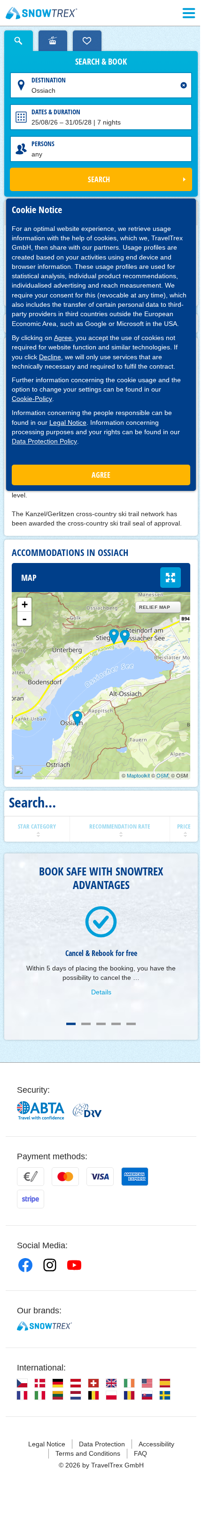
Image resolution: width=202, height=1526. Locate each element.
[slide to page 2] (86, 1024)
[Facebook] (25, 1265)
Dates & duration (55, 111)
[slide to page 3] (101, 1024)
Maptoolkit (138, 775)
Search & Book (101, 62)
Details (101, 992)
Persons (42, 143)
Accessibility (156, 1444)
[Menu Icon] (188, 13)
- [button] (24, 618)
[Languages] (22, 1383)
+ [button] (25, 604)
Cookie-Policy (32, 398)
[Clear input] (183, 85)
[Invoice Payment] (30, 1176)
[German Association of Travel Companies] (87, 1110)
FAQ (140, 1453)
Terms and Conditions (87, 1453)
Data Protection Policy (44, 441)
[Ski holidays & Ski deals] (42, 13)
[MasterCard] (65, 1176)
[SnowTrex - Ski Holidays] (44, 1326)
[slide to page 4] (116, 1024)
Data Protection (102, 1444)
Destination (48, 79)
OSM (162, 775)
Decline (50, 357)
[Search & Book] (18, 40)
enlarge (170, 577)
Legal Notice (67, 422)
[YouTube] (74, 1265)
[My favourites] (87, 40)
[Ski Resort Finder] (53, 40)
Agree (63, 337)
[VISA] (100, 1176)
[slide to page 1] (71, 1024)
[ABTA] (41, 1110)
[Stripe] (30, 1199)
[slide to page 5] (131, 1024)
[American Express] (134, 1176)
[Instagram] (49, 1265)
